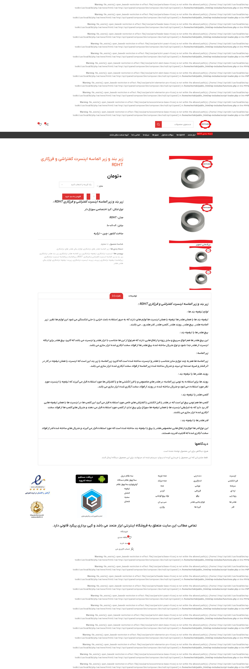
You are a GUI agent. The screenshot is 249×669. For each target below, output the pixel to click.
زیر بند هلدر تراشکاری (49, 253)
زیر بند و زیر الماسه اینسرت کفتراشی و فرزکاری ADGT (100, 256)
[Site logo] (205, 124)
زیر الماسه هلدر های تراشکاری (96, 249)
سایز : (100, 186)
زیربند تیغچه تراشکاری (62, 260)
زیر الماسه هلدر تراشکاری (70, 253)
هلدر (116, 263)
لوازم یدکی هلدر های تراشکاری (69, 249)
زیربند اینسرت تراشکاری (83, 260)
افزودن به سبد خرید (73, 196)
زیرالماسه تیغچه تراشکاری (112, 260)
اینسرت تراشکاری (105, 253)
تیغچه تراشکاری (89, 253)
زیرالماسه (72, 256)
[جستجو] (158, 124)
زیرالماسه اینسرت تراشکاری (56, 256)
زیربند (97, 260)
